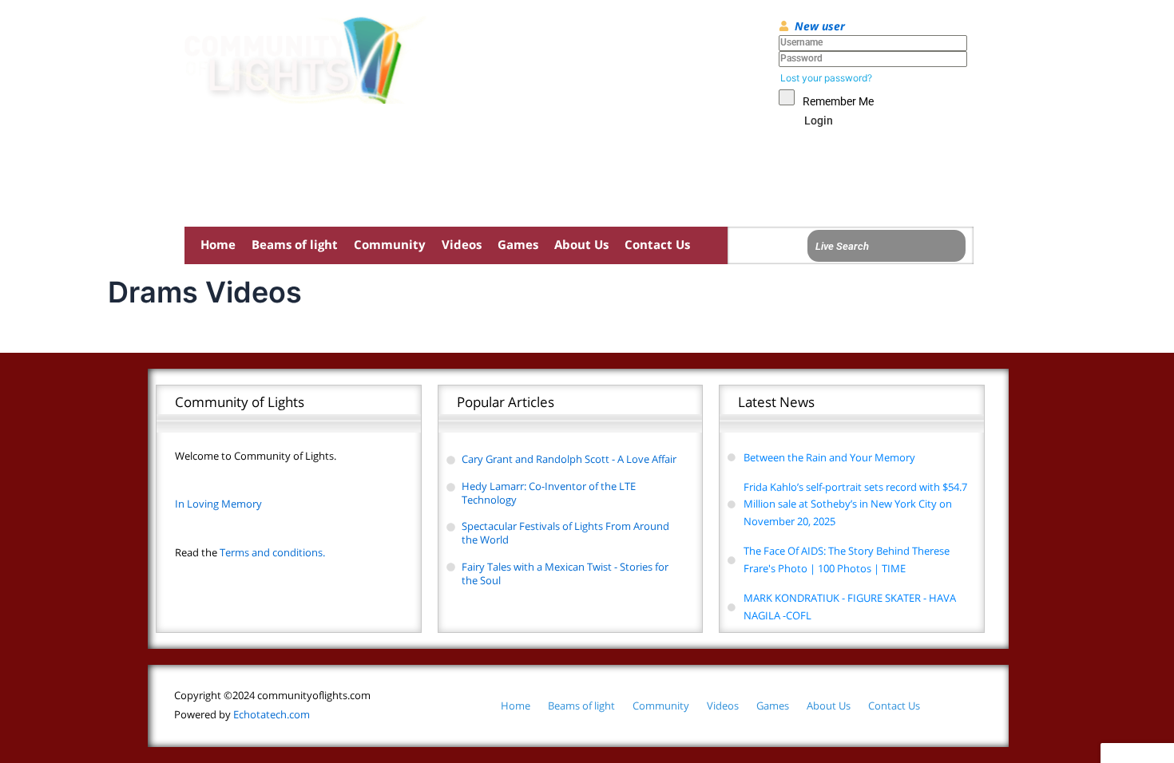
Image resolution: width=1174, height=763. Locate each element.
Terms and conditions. (250, 552)
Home (218, 244)
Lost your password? (826, 78)
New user (820, 26)
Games (518, 244)
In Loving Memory (218, 503)
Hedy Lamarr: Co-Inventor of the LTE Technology (549, 493)
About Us (581, 244)
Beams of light (295, 244)
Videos (462, 244)
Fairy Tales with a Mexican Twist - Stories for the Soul (565, 573)
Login (818, 120)
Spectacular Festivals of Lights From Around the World (565, 533)
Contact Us (657, 244)
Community (390, 244)
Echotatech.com (242, 714)
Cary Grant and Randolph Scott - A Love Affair (569, 459)
